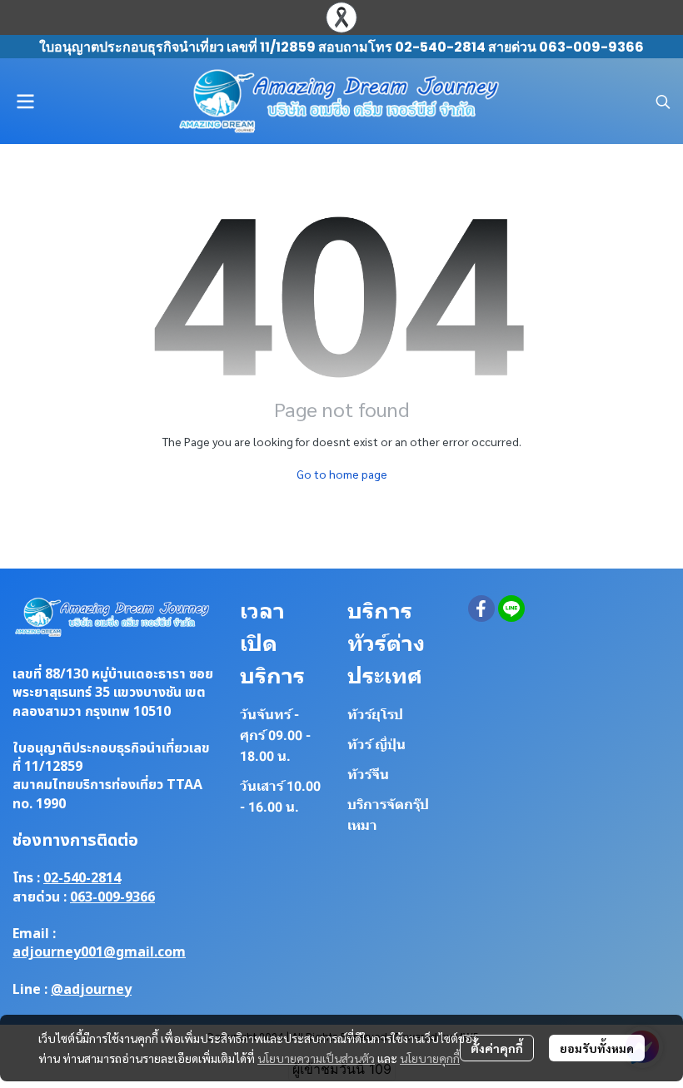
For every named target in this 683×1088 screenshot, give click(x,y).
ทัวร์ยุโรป (375, 715)
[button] (663, 101)
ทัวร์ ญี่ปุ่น (376, 745)
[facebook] (481, 608)
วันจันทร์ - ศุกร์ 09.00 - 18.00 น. (275, 735)
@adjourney (91, 990)
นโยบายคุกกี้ (430, 1058)
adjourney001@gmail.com (99, 952)
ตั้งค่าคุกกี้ (497, 1048)
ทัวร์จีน (368, 774)
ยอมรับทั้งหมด (597, 1048)
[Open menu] (25, 101)
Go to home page (342, 473)
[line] (511, 608)
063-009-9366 (112, 897)
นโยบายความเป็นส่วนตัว (316, 1058)
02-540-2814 (82, 878)
